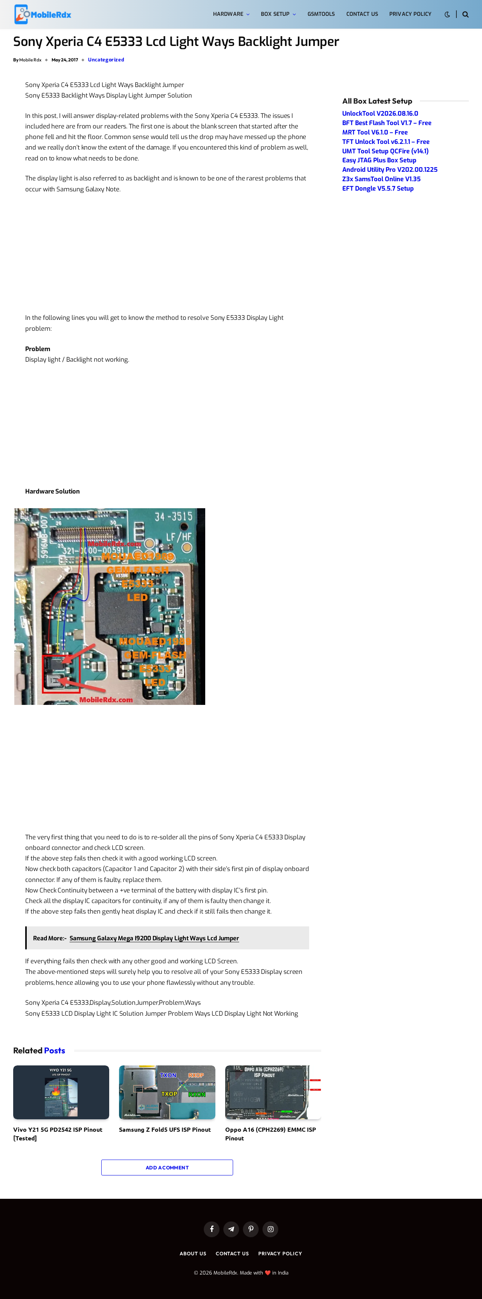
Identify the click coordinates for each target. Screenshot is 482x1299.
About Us (193, 1253)
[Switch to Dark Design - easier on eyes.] (447, 14)
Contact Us (362, 14)
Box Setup (275, 14)
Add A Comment (167, 1168)
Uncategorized (106, 60)
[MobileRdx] (42, 14)
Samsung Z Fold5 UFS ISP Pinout (165, 1129)
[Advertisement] (167, 256)
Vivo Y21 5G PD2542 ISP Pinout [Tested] (57, 1133)
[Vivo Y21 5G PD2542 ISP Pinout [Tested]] (61, 1092)
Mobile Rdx (30, 60)
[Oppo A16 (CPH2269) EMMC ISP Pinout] (273, 1092)
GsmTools (321, 14)
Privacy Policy (410, 14)
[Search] (465, 14)
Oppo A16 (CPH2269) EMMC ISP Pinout (270, 1133)
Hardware (228, 14)
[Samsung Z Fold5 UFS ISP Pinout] (167, 1092)
